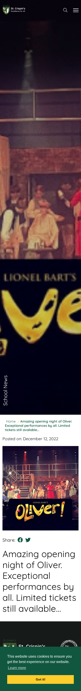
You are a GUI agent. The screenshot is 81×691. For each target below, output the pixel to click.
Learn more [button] (17, 668)
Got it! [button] (40, 679)
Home (11, 421)
